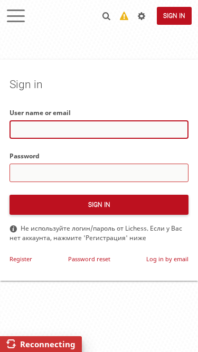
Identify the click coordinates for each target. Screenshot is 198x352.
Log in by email (167, 259)
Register (21, 259)
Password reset (89, 259)
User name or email (40, 112)
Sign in (174, 16)
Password (25, 155)
